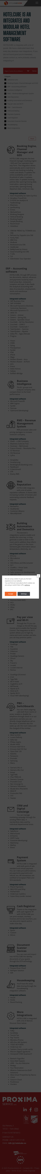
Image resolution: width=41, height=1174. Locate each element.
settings (27, 585)
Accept (10, 594)
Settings (24, 594)
